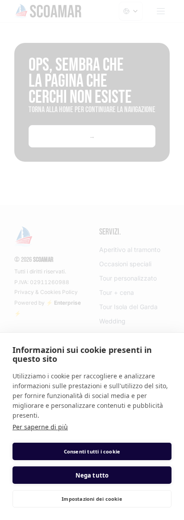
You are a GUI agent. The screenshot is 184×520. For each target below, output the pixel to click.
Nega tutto (92, 475)
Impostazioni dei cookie (92, 498)
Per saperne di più (40, 427)
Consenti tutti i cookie (92, 451)
